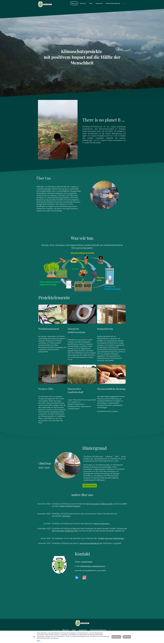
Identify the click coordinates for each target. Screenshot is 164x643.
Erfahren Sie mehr (89, 485)
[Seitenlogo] (45, 4)
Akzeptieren (116, 637)
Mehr (38, 640)
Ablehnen (127, 637)
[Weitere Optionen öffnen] (124, 3)
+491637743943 (86, 562)
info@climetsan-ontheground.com (92, 566)
